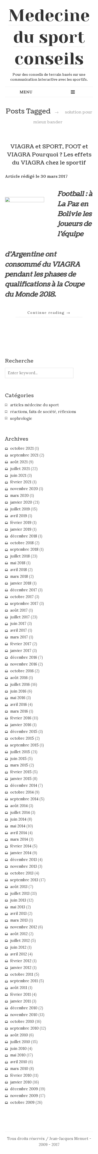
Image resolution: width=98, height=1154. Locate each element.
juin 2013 (18, 900)
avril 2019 (18, 515)
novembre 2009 (24, 1095)
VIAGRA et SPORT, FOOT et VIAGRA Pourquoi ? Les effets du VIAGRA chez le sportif (49, 155)
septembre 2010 (24, 1028)
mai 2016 (17, 697)
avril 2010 (18, 1062)
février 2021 (20, 482)
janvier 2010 (21, 1082)
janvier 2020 (21, 502)
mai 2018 (17, 563)
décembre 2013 (23, 859)
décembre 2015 (23, 731)
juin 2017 (18, 623)
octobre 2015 (22, 738)
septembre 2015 (24, 745)
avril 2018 (18, 569)
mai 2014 (17, 826)
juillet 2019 (20, 509)
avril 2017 (18, 630)
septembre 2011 (24, 981)
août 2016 (19, 677)
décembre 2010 (23, 1008)
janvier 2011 (20, 1001)
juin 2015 (18, 758)
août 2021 (19, 462)
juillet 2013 (20, 893)
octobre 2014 (22, 792)
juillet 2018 (20, 556)
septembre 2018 (24, 549)
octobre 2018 (22, 543)
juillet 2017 (20, 617)
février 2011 (20, 994)
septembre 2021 (24, 455)
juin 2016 (18, 691)
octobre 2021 (22, 448)
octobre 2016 (22, 671)
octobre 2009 (22, 1102)
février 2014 (20, 846)
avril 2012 (18, 954)
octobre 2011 (21, 974)
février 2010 (21, 1075)
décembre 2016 (23, 657)
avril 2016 (18, 704)
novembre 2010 (23, 1014)
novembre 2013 (23, 866)
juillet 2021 (20, 468)
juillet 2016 (20, 684)
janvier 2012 (20, 967)
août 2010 (19, 1035)
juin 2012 (18, 947)
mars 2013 (19, 920)
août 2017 (19, 610)
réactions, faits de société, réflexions (43, 411)
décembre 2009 (24, 1089)
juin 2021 (18, 475)
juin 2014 (18, 819)
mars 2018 (19, 576)
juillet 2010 (20, 1041)
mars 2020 (19, 495)
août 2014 (19, 805)
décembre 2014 (23, 785)
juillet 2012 (20, 940)
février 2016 (20, 718)
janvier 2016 (20, 724)
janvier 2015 (21, 778)
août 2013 (18, 886)
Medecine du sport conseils (49, 37)
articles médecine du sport (34, 405)
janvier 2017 (20, 650)
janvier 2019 (20, 529)
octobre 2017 (22, 596)
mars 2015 (19, 765)
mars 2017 (19, 637)
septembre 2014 (24, 799)
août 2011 (18, 987)
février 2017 (20, 644)
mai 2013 (17, 907)
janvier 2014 (20, 853)
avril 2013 (18, 913)
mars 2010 (19, 1068)
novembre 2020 (24, 488)
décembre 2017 (23, 590)
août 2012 (19, 933)
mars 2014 (19, 839)
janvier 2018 (20, 583)
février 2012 (20, 961)
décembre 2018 (23, 536)
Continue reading (49, 312)
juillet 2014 (20, 812)
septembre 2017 (24, 603)
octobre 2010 (22, 1021)
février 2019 (20, 522)
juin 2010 (18, 1048)
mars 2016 (19, 711)
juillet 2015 (20, 752)
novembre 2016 (23, 664)
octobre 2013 (21, 873)
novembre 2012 (23, 927)
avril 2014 (18, 832)
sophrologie (21, 418)
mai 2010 (18, 1055)
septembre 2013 (24, 880)
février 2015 (21, 772)
